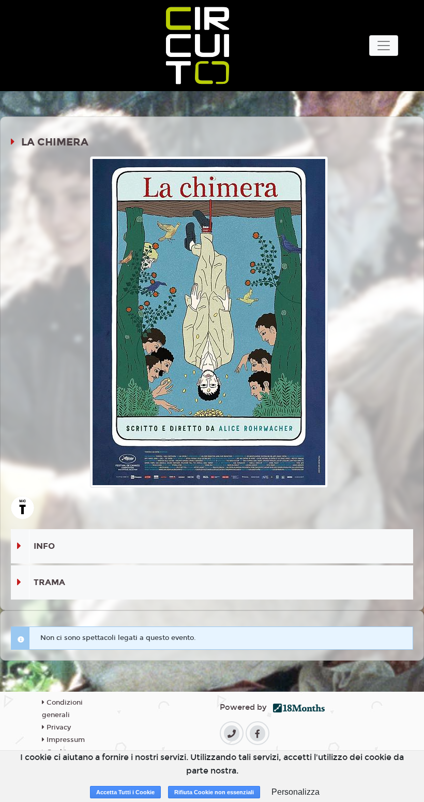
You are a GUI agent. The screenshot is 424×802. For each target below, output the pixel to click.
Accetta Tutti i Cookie (125, 792)
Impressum (64, 740)
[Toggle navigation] (383, 45)
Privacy (57, 727)
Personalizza (295, 792)
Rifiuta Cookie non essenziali (214, 792)
